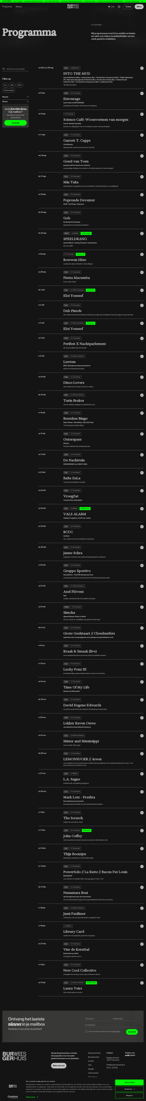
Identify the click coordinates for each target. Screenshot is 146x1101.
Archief (91, 1061)
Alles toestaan (129, 1082)
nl (109, 7)
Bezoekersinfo (93, 1057)
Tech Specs (92, 1077)
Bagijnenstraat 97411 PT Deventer (113, 1059)
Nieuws (19, 6)
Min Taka (38, 1)
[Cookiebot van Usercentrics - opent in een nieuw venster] (13, 1097)
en (113, 7)
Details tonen (30, 1097)
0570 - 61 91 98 (112, 1068)
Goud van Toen (19, 1)
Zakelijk (91, 1069)
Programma (7, 6)
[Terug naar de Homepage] (73, 6)
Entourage (117, 1)
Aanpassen (128, 1089)
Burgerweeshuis (94, 1053)
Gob (75, 1)
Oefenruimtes (93, 1073)
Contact (110, 1053)
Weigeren (129, 1095)
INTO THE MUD (99, 1)
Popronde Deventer (57, 1)
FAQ (89, 1065)
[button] (119, 6)
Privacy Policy (116, 1031)
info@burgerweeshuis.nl (116, 1065)
